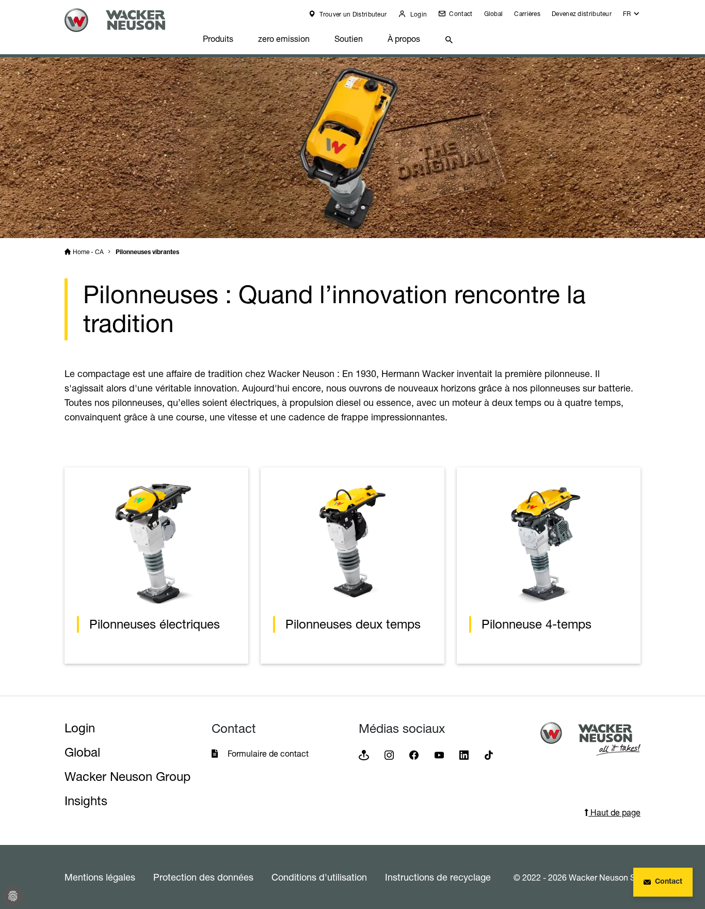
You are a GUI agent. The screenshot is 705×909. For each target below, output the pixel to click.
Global (493, 14)
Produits (218, 39)
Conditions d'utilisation (319, 877)
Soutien (348, 39)
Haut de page (614, 812)
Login (417, 14)
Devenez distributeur (582, 14)
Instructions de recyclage (438, 877)
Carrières (527, 14)
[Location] (364, 754)
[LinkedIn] (464, 754)
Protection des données (203, 877)
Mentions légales (100, 877)
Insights (86, 800)
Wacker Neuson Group (127, 776)
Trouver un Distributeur (352, 14)
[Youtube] (439, 754)
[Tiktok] (488, 754)
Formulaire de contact (269, 753)
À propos (404, 39)
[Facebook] (414, 754)
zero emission (284, 39)
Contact (459, 14)
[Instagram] (389, 754)
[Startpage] (127, 20)
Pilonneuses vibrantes (147, 252)
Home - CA (88, 252)
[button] (631, 16)
